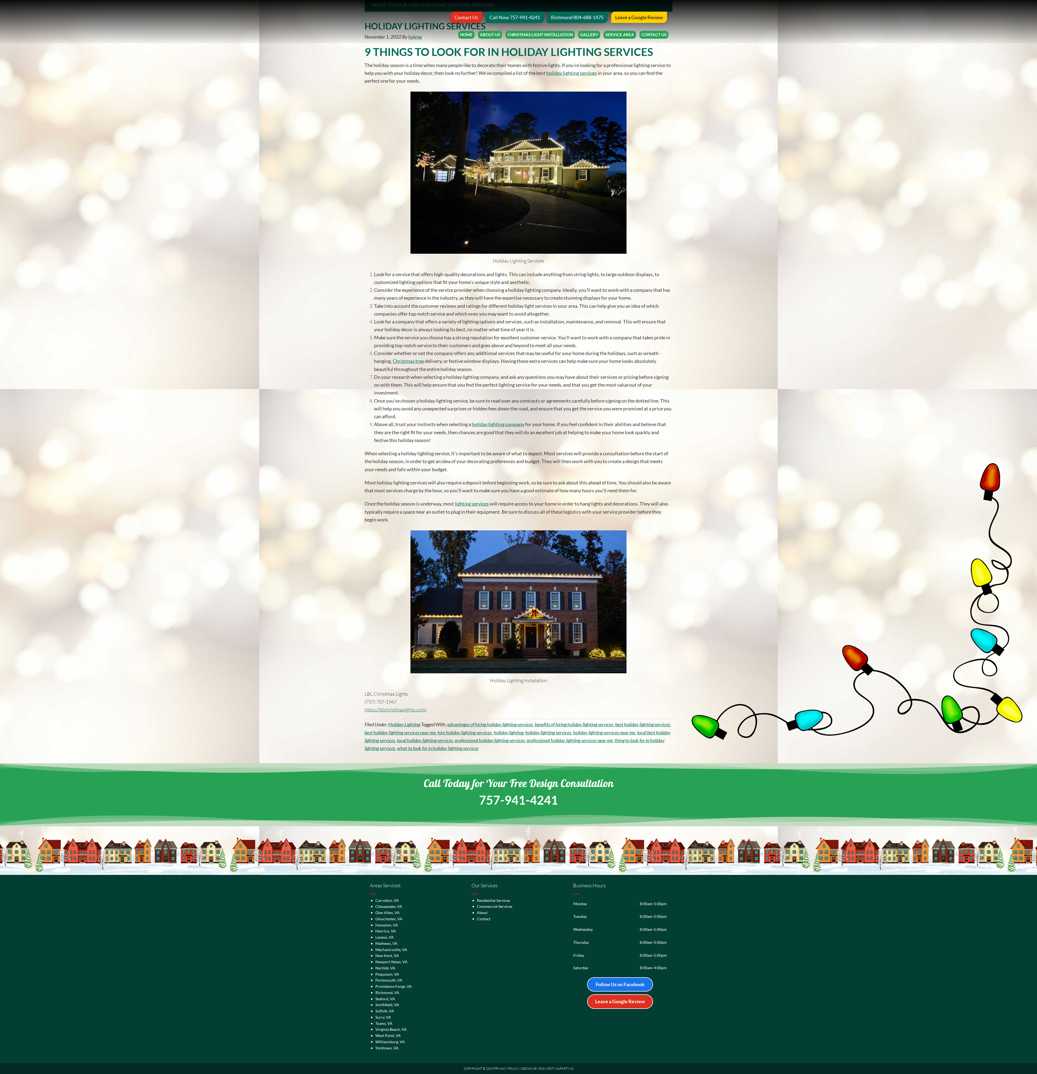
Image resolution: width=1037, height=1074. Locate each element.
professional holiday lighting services (490, 740)
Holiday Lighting (404, 724)
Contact (483, 918)
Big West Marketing (556, 1068)
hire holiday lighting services (464, 732)
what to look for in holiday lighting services (438, 748)
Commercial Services (494, 906)
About (482, 912)
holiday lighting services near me (604, 732)
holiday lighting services (571, 73)
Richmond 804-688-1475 (577, 17)
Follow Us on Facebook (620, 984)
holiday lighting (508, 732)
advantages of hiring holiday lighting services (490, 724)
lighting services (472, 504)
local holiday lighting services (425, 740)
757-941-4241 (518, 800)
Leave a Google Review (639, 17)
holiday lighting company (498, 424)
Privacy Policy (506, 1068)
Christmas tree (408, 361)
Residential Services (493, 900)
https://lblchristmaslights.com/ (396, 709)
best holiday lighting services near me (400, 732)
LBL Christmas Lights (401, 21)
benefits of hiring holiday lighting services (574, 724)
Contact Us (466, 17)
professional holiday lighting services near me (570, 740)
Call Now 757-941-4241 (515, 17)
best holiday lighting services (642, 724)
